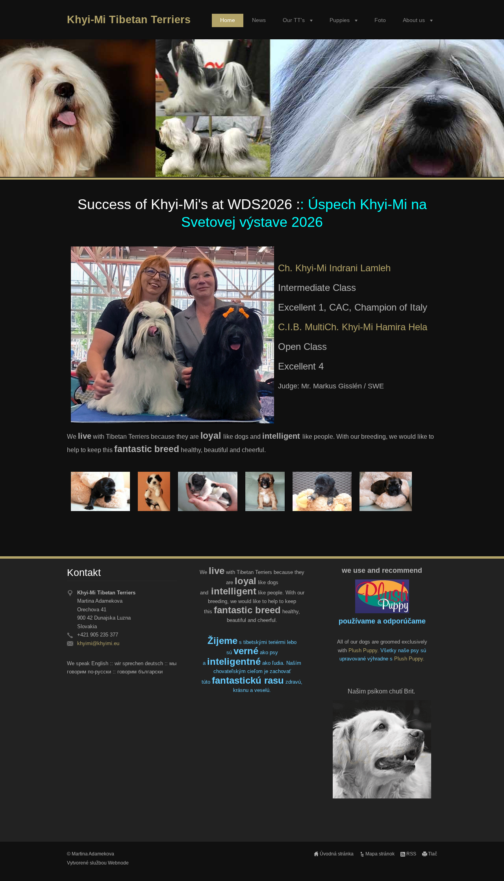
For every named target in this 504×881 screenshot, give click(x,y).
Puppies (340, 20)
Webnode (118, 863)
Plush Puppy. (409, 659)
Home (227, 20)
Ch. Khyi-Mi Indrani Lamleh (335, 268)
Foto (380, 20)
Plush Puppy (362, 650)
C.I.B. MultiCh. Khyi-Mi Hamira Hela (352, 327)
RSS (411, 854)
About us (414, 20)
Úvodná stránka (337, 854)
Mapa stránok (380, 854)
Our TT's (294, 20)
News (259, 20)
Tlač (432, 854)
